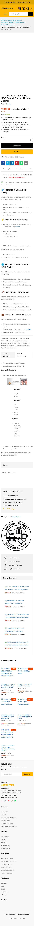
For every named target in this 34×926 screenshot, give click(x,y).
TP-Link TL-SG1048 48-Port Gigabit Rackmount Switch (25, 716)
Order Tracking (5, 845)
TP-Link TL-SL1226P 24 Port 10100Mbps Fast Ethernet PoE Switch (8, 686)
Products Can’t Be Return (8, 818)
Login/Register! (16, 517)
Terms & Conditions (7, 823)
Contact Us (4, 812)
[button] (20, 157)
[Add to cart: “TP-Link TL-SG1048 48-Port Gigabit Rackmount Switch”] (20, 712)
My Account (5, 836)
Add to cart (17, 146)
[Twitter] (5, 801)
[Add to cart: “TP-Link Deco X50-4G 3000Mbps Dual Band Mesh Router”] (4, 712)
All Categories (11, 496)
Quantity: (3, 137)
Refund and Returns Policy (9, 826)
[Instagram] (12, 801)
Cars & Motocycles (6, 873)
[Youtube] (8, 801)
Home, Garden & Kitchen (8, 861)
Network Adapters (13, 505)
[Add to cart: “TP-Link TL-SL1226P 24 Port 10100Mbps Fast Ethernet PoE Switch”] (4, 681)
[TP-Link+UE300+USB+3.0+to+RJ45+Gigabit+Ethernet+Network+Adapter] (8, 163)
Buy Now (17, 152)
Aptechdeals (4, 892)
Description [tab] (7, 169)
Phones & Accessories (7, 870)
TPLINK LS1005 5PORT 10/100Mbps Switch (25, 685)
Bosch (3, 889)
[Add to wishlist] (12, 681)
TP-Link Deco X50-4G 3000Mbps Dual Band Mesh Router (7, 716)
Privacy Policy (5, 820)
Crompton (4, 883)
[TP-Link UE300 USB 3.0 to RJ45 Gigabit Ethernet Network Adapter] (3, 163)
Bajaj (2, 886)
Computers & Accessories (15, 499)
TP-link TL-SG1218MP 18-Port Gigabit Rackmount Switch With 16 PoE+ (8, 748)
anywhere (28, 329)
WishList (3, 839)
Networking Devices (13, 502)
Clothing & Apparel (7, 858)
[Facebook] (2, 801)
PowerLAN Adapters (9, 509)
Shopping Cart (5, 848)
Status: (3, 114)
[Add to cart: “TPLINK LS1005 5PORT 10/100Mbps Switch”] (20, 681)
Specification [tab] (21, 169)
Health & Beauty (6, 867)
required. (17, 226)
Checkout (4, 842)
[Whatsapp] (15, 801)
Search (30, 14)
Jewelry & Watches (6, 864)
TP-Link (8, 104)
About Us (4, 815)
